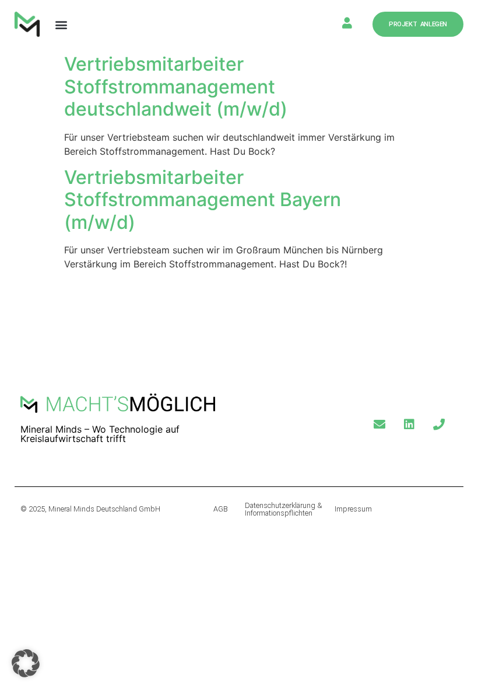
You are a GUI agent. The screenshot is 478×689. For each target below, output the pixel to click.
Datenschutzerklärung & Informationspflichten (283, 509)
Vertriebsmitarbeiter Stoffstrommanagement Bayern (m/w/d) (202, 200)
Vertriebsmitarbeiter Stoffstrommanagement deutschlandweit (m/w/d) (175, 86)
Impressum (353, 508)
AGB (220, 508)
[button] (61, 24)
